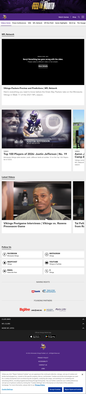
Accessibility (43, 361)
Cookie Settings (7, 389)
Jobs (43, 368)
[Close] (82, 374)
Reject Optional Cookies (73, 389)
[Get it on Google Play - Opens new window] (50, 337)
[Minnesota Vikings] (43, 347)
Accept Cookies (55, 389)
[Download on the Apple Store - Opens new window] (35, 337)
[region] (43, 382)
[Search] (79, 16)
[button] (43, 66)
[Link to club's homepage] (4, 16)
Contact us (43, 365)
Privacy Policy (43, 357)
